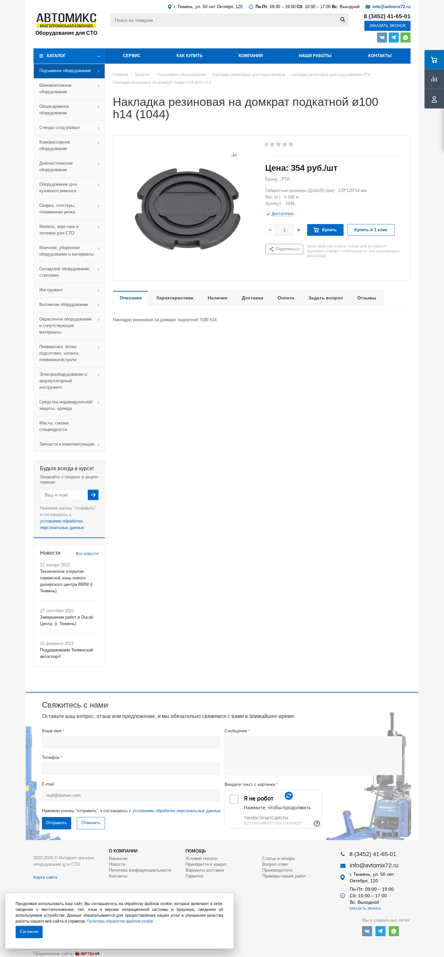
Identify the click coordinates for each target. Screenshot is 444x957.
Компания (251, 55)
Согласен (29, 931)
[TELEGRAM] (394, 37)
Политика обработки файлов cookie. (120, 921)
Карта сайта (45, 877)
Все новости (87, 553)
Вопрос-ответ (275, 864)
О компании (123, 851)
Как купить (189, 55)
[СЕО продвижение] (87, 953)
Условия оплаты (201, 858)
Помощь (196, 851)
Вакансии (118, 858)
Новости (117, 864)
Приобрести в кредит (206, 864)
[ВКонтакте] (382, 37)
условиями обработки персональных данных (177, 810)
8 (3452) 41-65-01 (387, 16)
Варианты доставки (205, 870)
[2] (272, 144)
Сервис (131, 55)
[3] (279, 144)
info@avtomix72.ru (391, 6)
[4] (285, 144)
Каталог (56, 55)
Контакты (380, 55)
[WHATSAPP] (405, 37)
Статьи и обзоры (278, 858)
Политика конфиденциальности (140, 870)
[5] (291, 144)
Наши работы (315, 55)
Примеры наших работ (284, 876)
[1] (266, 144)
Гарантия (194, 876)
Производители (277, 870)
